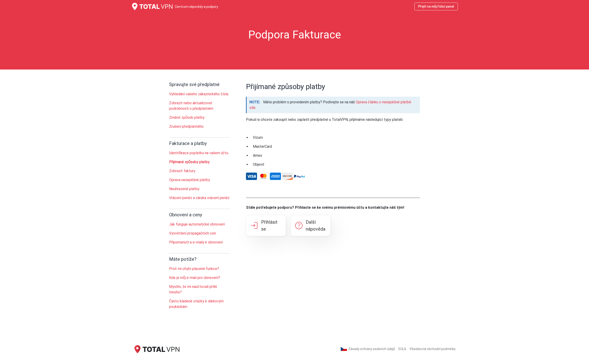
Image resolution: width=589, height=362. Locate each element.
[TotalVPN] (156, 349)
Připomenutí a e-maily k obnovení (196, 242)
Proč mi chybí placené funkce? (194, 268)
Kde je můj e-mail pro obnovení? (194, 277)
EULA (402, 349)
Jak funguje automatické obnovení (197, 224)
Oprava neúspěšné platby (189, 180)
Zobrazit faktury (182, 171)
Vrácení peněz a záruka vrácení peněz (199, 198)
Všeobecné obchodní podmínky (433, 349)
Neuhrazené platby (184, 189)
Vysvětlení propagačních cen (192, 233)
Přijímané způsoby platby (189, 162)
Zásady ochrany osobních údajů (371, 349)
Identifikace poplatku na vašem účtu (198, 153)
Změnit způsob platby (187, 117)
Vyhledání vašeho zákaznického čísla (198, 94)
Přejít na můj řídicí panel (436, 6)
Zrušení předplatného (186, 126)
